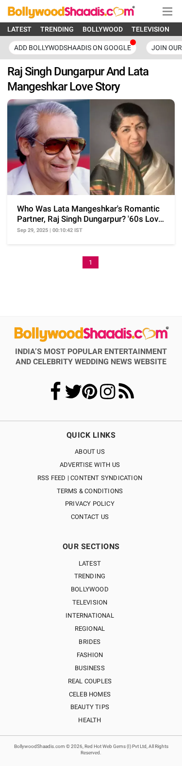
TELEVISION (150, 29)
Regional (90, 628)
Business (90, 668)
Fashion (90, 655)
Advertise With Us (90, 464)
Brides (89, 641)
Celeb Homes (90, 694)
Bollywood (90, 589)
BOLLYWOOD (103, 29)
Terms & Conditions (90, 491)
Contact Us (90, 516)
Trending (90, 576)
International (90, 615)
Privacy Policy (90, 503)
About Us (90, 451)
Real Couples (90, 681)
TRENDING (57, 29)
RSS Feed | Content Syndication (89, 477)
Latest (90, 563)
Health (89, 720)
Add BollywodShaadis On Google (72, 48)
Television (90, 602)
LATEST (19, 29)
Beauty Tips (89, 707)
